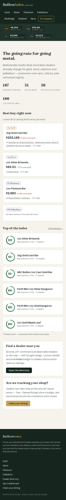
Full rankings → (55, 228)
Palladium (42, 12)
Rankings (9, 18)
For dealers (46, 19)
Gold (7, 12)
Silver (17, 12)
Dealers (22, 18)
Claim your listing (18, 403)
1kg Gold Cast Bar (16, 133)
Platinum (28, 12)
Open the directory (19, 370)
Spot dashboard (11, 483)
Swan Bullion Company (19, 198)
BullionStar (13, 172)
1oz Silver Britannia (17, 162)
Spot (33, 18)
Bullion (18, 5)
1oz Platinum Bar (16, 188)
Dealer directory (11, 479)
